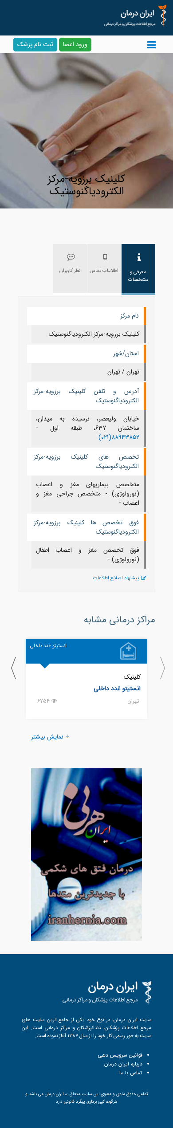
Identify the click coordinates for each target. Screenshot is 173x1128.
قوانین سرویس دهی (120, 1055)
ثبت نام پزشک (35, 44)
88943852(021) (118, 437)
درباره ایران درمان (123, 1064)
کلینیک (132, 677)
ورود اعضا (75, 44)
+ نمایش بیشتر (50, 737)
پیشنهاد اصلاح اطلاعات (116, 578)
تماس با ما (130, 1073)
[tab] (138, 269)
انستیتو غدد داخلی (117, 688)
